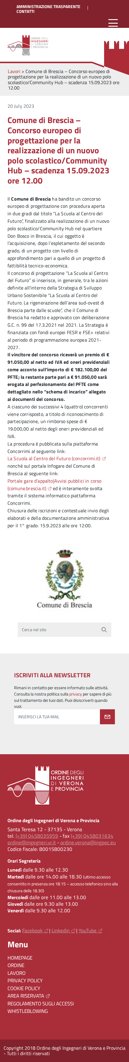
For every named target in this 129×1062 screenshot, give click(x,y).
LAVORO (17, 973)
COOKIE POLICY (24, 988)
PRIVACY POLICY (25, 980)
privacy (75, 694)
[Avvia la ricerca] (104, 629)
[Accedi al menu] (113, 23)
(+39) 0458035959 (37, 836)
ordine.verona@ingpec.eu (88, 842)
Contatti (25, 11)
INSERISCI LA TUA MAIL (38, 716)
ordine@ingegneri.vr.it (32, 842)
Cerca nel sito (34, 629)
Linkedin (61, 930)
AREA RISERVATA (26, 996)
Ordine (16, 965)
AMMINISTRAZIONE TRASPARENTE (48, 7)
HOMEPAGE (20, 958)
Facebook (32, 930)
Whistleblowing (28, 1011)
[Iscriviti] (107, 716)
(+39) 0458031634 (92, 836)
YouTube (88, 930)
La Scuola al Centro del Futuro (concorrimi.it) (54, 458)
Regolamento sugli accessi (41, 1004)
